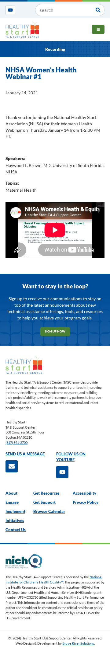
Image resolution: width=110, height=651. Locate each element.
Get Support (44, 502)
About (11, 493)
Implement (15, 511)
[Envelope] (12, 466)
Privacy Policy (85, 502)
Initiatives (15, 520)
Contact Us (16, 529)
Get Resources (46, 493)
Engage (12, 502)
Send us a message (25, 454)
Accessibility (84, 493)
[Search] (98, 10)
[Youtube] (10, 10)
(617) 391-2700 (17, 442)
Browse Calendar (49, 511)
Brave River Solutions (78, 643)
